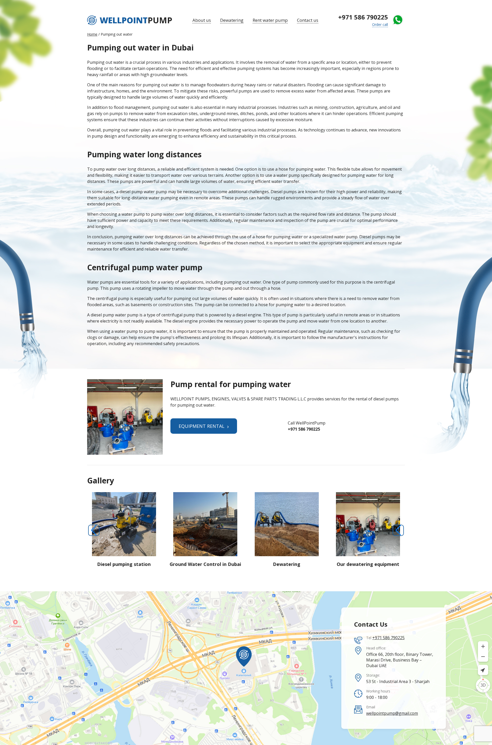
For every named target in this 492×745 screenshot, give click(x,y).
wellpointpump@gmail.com (392, 713)
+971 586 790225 (363, 17)
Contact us (307, 20)
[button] (93, 530)
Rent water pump (270, 20)
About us (201, 20)
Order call (380, 24)
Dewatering (231, 20)
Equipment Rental (204, 426)
